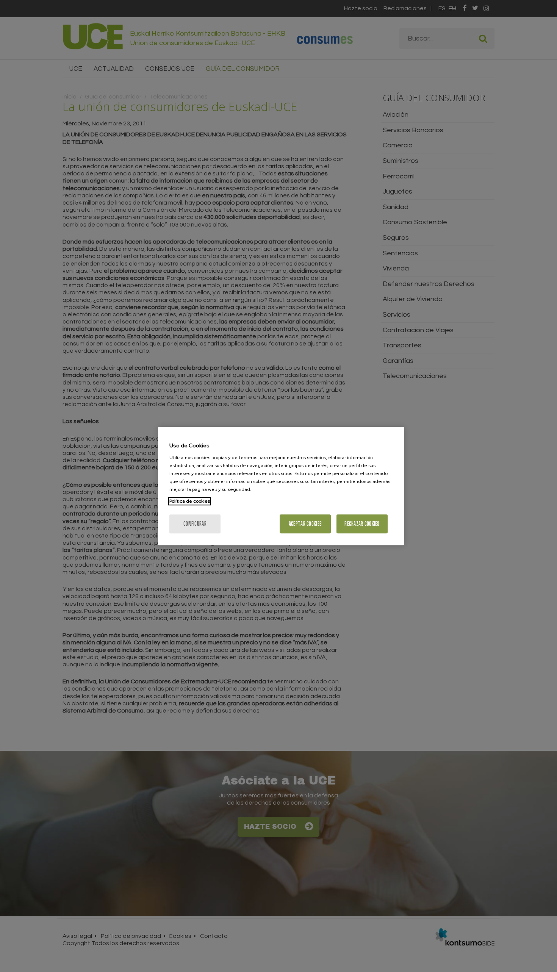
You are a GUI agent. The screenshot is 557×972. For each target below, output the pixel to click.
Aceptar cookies (305, 523)
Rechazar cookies (361, 523)
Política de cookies (189, 501)
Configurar (195, 523)
